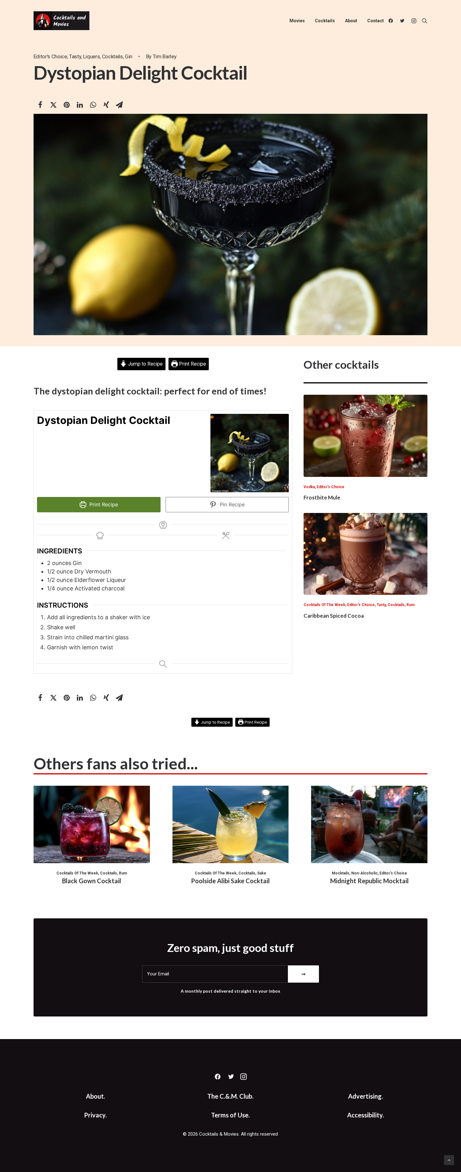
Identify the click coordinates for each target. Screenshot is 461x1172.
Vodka (309, 487)
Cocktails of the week (324, 605)
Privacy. (95, 1115)
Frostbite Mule (322, 497)
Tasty (75, 56)
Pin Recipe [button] (231, 504)
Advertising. (365, 1096)
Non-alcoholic (364, 873)
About (351, 20)
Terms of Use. (230, 1115)
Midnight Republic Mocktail (369, 880)
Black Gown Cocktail (91, 880)
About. (95, 1096)
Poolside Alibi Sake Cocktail (230, 880)
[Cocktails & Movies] (61, 20)
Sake (261, 873)
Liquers (91, 56)
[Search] (423, 20)
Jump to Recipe (145, 364)
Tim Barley (165, 56)
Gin (128, 56)
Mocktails (340, 873)
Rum (410, 605)
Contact (375, 20)
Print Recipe (192, 364)
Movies (297, 20)
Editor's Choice (50, 56)
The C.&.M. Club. (230, 1096)
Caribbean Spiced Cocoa (334, 615)
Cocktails (325, 20)
